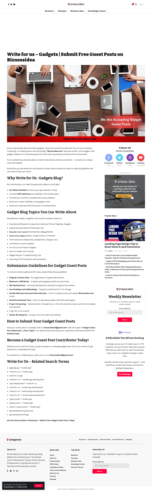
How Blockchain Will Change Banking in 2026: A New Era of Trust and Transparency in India (124, 269)
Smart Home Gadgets (17, 236)
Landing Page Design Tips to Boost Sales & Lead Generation (122, 245)
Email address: (125, 308)
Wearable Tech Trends (18, 232)
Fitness (44, 232)
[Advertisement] (76, 34)
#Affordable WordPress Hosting (125, 338)
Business (82, 439)
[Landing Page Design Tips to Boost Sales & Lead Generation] (125, 230)
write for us (14, 368)
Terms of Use (22, 487)
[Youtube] (140, 160)
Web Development (112, 240)
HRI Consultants (88, 489)
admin (110, 251)
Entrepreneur (93, 439)
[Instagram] (130, 160)
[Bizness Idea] (76, 4)
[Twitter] (119, 160)
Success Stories (118, 439)
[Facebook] (109, 160)
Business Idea (105, 439)
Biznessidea (63, 489)
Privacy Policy (9, 487)
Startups (129, 439)
